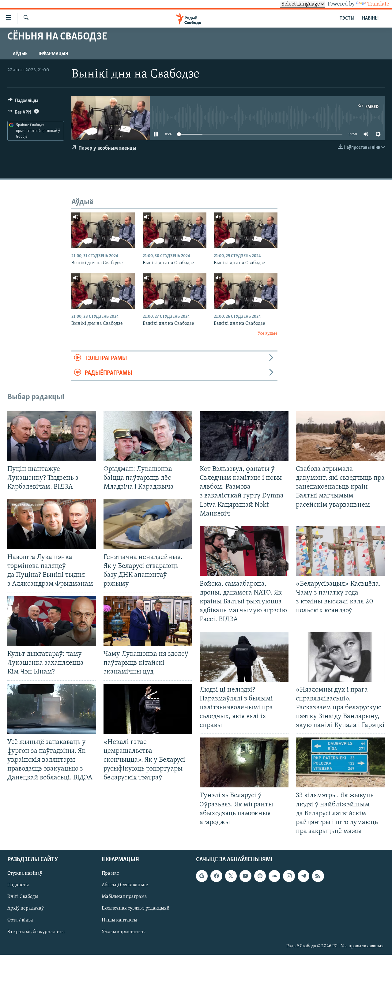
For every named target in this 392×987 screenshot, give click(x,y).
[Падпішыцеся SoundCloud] (274, 876)
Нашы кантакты (119, 920)
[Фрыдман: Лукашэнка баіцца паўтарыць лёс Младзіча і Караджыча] (148, 436)
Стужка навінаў (24, 873)
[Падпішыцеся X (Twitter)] (231, 876)
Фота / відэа (20, 920)
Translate (378, 4)
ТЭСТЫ (347, 18)
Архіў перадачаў (25, 908)
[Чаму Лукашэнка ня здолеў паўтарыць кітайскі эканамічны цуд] (148, 621)
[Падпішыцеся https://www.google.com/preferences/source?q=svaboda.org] (202, 876)
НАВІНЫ (370, 18)
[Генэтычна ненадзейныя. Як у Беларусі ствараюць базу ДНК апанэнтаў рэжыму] (148, 524)
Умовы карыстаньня (124, 931)
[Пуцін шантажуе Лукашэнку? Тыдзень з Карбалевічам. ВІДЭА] (51, 436)
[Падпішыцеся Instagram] (289, 876)
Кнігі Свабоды (22, 896)
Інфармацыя (53, 53)
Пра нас (110, 873)
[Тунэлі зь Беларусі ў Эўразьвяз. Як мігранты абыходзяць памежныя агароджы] (244, 762)
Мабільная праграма (124, 896)
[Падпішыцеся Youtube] (245, 876)
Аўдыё (20, 53)
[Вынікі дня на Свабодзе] (103, 230)
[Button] (23, 102)
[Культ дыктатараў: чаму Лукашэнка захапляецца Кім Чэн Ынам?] (51, 621)
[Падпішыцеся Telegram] (303, 876)
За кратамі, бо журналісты (36, 931)
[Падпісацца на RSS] (318, 876)
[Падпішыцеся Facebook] (216, 876)
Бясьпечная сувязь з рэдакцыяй (136, 908)
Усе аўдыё (267, 333)
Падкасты (18, 885)
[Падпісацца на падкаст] (260, 876)
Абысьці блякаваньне (125, 885)
